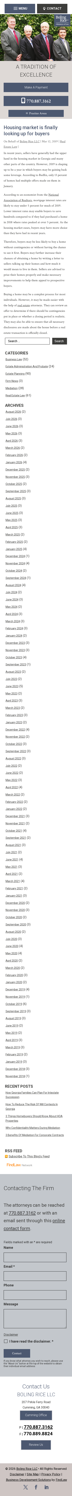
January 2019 (14, 1061)
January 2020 (14, 982)
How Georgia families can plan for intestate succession (32, 1095)
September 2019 (16, 1011)
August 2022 (13, 758)
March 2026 (13, 447)
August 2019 (13, 1018)
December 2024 (15, 556)
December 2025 (15, 469)
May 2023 (11, 693)
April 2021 (12, 873)
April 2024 (12, 614)
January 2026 (14, 462)
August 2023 (13, 671)
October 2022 (14, 744)
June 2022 (12, 772)
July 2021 (11, 852)
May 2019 (11, 1032)
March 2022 (13, 794)
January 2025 (14, 549)
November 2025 (15, 476)
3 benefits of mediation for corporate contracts (35, 1135)
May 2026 (11, 433)
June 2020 (12, 946)
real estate (23, 305)
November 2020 (15, 910)
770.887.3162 (38, 101)
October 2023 (14, 657)
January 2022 (14, 808)
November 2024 (15, 563)
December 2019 (15, 989)
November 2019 (15, 996)
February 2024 (14, 628)
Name (8, 1248)
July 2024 (11, 592)
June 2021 (12, 859)
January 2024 (14, 635)
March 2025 (13, 534)
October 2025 (14, 483)
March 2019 (13, 1047)
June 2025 (12, 513)
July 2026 (11, 419)
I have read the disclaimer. (31, 1341)
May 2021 (11, 866)
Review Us (36, 1445)
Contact (54, 8)
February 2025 (14, 541)
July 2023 (11, 679)
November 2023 (15, 650)
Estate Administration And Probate (27, 366)
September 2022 (16, 751)
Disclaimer (11, 1334)
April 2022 (12, 787)
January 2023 (14, 722)
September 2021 (16, 837)
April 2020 (12, 960)
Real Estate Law (15, 395)
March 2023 (13, 707)
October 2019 (14, 1004)
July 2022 (11, 765)
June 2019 (12, 1025)
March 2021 (13, 881)
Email (9, 1266)
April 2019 (12, 1040)
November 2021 (15, 823)
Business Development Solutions (28, 1480)
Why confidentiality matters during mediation (33, 1127)
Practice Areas (38, 113)
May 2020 (11, 953)
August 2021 (13, 845)
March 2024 (13, 621)
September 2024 (16, 577)
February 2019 (14, 1054)
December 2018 (15, 1069)
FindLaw (61, 1480)
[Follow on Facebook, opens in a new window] (36, 1487)
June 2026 (12, 426)
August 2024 (13, 585)
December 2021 (15, 816)
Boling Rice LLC (30, 141)
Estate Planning (15, 373)
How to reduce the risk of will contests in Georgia (32, 1106)
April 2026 (12, 440)
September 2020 (16, 924)
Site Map (33, 1474)
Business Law (14, 359)
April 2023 (12, 700)
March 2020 (13, 967)
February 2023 (14, 715)
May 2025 (11, 520)
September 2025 (16, 491)
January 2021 (14, 895)
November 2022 (15, 736)
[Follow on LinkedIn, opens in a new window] (46, 1487)
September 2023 (16, 664)
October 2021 (14, 830)
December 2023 (15, 642)
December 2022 (15, 729)
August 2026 (13, 411)
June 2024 (12, 599)
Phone (9, 1285)
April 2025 (12, 527)
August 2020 (13, 931)
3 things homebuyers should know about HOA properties (34, 1118)
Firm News (12, 381)
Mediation (12, 388)
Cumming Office (36, 1415)
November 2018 (15, 1076)
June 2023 (12, 686)
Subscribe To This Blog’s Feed (29, 1156)
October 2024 (14, 570)
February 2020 (14, 975)
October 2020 (14, 917)
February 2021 (14, 888)
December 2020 (15, 902)
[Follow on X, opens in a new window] (25, 1487)
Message (11, 1304)
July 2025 (11, 505)
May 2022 (11, 780)
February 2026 (14, 455)
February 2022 (14, 801)
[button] (20, 8)
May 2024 (11, 606)
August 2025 (13, 498)
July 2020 (11, 939)
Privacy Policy (50, 1474)
